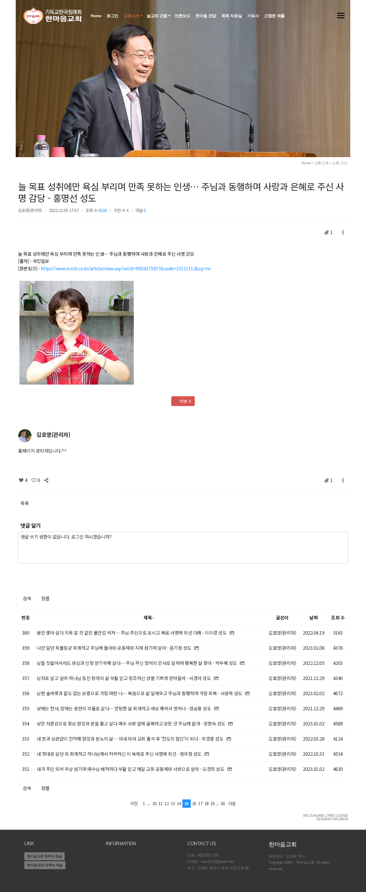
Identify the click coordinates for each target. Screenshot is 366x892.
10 (154, 803)
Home (96, 15)
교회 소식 (339, 163)
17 (200, 803)
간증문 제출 (275, 15)
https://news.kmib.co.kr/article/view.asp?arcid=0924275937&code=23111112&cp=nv (126, 268)
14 (179, 803)
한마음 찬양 (206, 15)
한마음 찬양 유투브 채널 (45, 865)
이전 (134, 803)
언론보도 (183, 15)
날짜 (313, 617)
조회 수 (338, 617)
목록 (24, 503)
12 (166, 803)
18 (206, 803)
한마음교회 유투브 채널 (44, 856)
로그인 (113, 15)
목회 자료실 (232, 15)
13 (173, 803)
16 (194, 803)
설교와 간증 (157, 15)
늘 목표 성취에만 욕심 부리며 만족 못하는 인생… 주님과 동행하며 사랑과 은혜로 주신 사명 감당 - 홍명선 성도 (181, 192)
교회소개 (132, 15)
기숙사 (253, 15)
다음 (232, 803)
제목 (148, 617)
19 (212, 803)
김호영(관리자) (30, 210)
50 (223, 803)
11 (160, 803)
